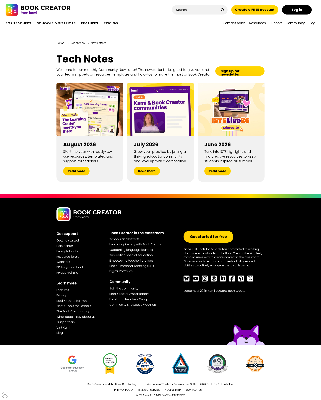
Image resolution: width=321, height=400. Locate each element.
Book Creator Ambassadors (129, 294)
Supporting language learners (131, 250)
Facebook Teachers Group (128, 299)
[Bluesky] (186, 278)
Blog (59, 333)
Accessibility (173, 390)
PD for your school (69, 267)
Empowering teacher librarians (131, 260)
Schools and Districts (124, 239)
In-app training (67, 273)
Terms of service (149, 390)
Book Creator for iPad (71, 301)
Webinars (63, 262)
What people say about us (75, 317)
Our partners (65, 322)
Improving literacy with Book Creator (135, 244)
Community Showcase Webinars (133, 305)
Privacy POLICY (124, 390)
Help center (64, 246)
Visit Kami (63, 327)
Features (62, 290)
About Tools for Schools (73, 306)
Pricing (61, 295)
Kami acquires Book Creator (227, 291)
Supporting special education (131, 255)
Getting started (67, 240)
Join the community (123, 288)
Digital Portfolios (121, 271)
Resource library (68, 257)
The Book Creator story (73, 311)
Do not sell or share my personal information (160, 394)
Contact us (194, 390)
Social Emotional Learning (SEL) (131, 266)
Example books (67, 251)
